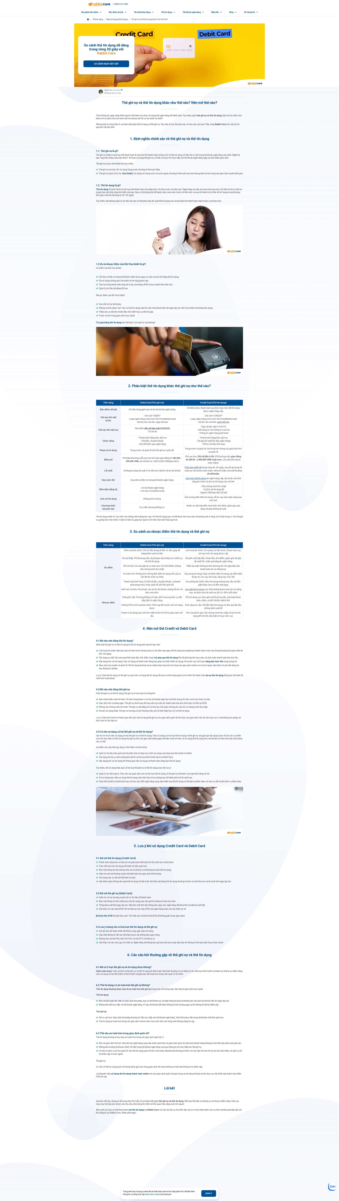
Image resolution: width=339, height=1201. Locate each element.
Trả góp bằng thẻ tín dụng (108, 322)
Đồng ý (208, 1193)
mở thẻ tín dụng (136, 1110)
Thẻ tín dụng (102, 189)
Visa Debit (127, 173)
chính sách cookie (152, 1194)
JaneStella (116, 90)
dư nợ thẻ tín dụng (214, 675)
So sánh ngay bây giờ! (106, 64)
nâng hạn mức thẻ (214, 661)
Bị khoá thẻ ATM (104, 916)
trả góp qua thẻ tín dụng (166, 657)
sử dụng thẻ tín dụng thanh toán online (130, 1073)
